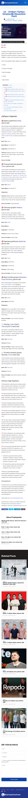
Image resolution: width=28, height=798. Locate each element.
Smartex (7, 360)
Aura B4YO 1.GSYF (10, 284)
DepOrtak (22, 241)
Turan (3, 166)
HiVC (2, 284)
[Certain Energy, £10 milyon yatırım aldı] (14, 718)
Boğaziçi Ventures (5, 128)
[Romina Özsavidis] (5, 19)
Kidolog (15, 331)
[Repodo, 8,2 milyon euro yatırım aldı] (14, 688)
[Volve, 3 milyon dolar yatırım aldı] (14, 629)
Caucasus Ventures (6, 181)
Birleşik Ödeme (21, 173)
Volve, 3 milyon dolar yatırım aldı (10, 532)
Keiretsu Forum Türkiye (7, 218)
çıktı (17, 389)
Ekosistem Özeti (8, 20)
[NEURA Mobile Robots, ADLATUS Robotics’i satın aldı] (14, 570)
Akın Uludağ (5, 586)
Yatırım (9, 141)
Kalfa (19, 121)
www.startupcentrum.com (16, 498)
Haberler (15, 20)
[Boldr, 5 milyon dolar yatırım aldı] (14, 600)
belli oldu (3, 423)
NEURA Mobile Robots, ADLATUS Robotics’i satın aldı (13, 521)
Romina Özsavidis (10, 19)
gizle (10, 85)
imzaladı (23, 406)
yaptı (2, 416)
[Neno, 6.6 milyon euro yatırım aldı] (14, 658)
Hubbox (19, 207)
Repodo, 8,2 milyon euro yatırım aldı (11, 542)
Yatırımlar (20, 20)
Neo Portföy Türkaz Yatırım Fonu (14, 177)
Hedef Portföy (9, 135)
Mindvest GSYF (16, 133)
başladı (20, 477)
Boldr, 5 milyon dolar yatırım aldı (10, 527)
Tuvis (10, 355)
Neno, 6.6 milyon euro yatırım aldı (11, 537)
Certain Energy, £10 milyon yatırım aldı (14, 732)
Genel (4, 581)
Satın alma (9, 339)
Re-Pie (24, 177)
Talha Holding (16, 250)
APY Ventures (8, 133)
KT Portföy (20, 175)
